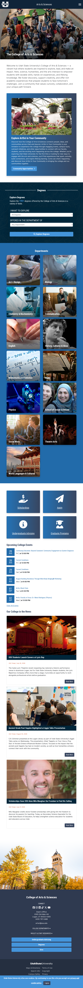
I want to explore (19, 210)
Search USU (35, 971)
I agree (47, 983)
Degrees (41, 945)
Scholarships (23, 507)
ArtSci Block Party (22, 588)
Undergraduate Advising (23, 533)
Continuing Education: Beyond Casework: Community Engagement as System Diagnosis (45, 551)
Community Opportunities (23, 169)
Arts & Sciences (44, 4)
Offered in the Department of (26, 220)
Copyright (46, 971)
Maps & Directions (33, 968)
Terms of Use (47, 968)
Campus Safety (34, 974)
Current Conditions (22, 560)
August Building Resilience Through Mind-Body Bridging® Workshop (38, 579)
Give (41, 950)
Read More (69, 682)
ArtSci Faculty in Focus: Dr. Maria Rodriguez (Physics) (34, 598)
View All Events (12, 606)
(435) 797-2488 (41, 919)
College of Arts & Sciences (41, 897)
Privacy (45, 974)
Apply (59, 507)
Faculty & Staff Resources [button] (41, 933)
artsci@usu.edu (41, 923)
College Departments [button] (40, 928)
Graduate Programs (60, 533)
